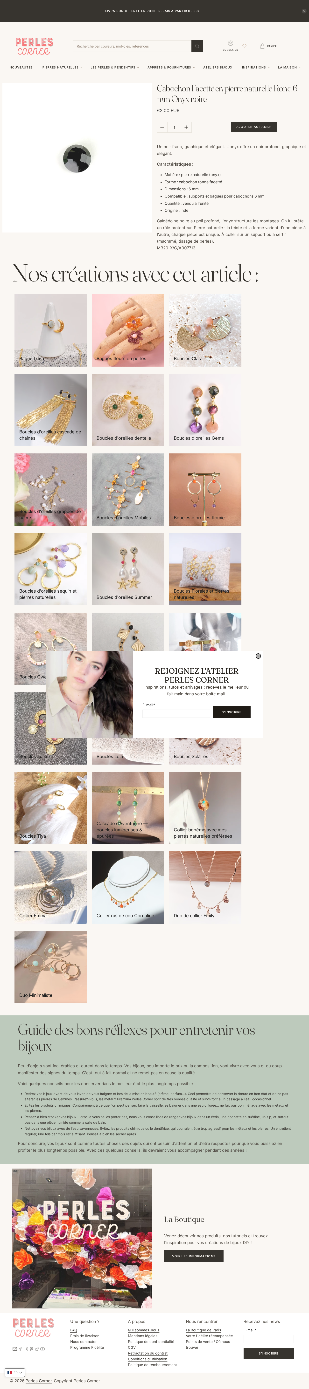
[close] (258, 656)
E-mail (148, 704)
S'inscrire (232, 712)
